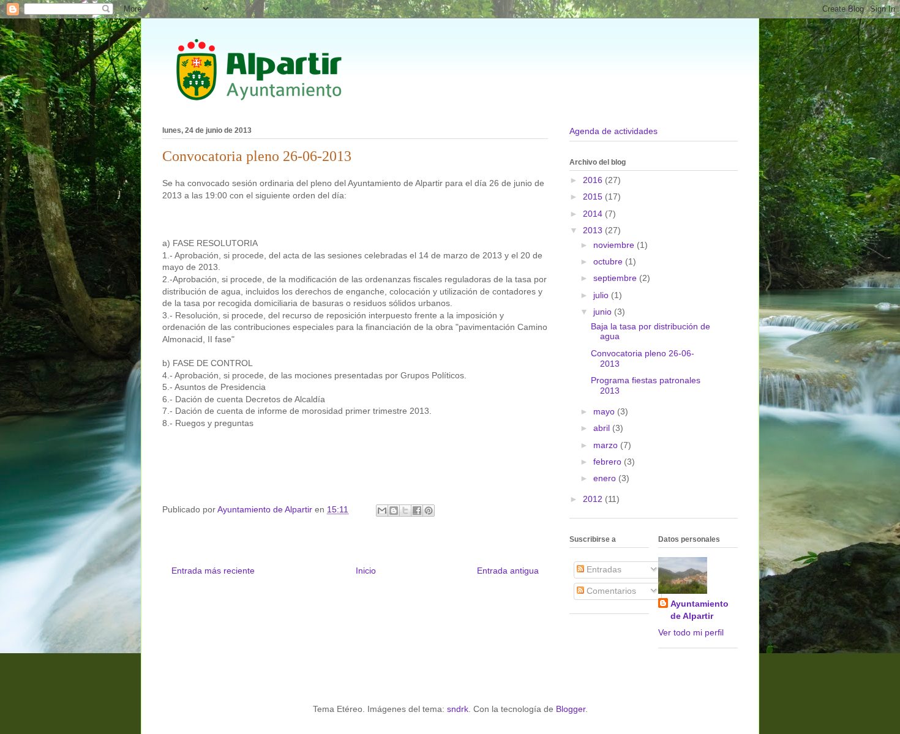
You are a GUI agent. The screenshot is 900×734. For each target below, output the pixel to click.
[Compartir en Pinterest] (428, 510)
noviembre (615, 245)
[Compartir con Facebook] (417, 510)
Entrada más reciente (213, 570)
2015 (594, 196)
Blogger (570, 709)
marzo (606, 445)
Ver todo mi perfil (691, 632)
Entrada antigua (508, 570)
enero (605, 478)
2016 (594, 180)
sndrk (457, 709)
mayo (605, 411)
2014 (594, 214)
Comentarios (610, 591)
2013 (594, 230)
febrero (608, 461)
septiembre (616, 278)
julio (602, 295)
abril (602, 428)
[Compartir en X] (405, 510)
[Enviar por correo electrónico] (382, 510)
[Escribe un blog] (394, 510)
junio (603, 311)
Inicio (366, 570)
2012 (594, 499)
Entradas (602, 569)
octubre (609, 261)
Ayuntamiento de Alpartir (699, 610)
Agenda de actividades (613, 131)
